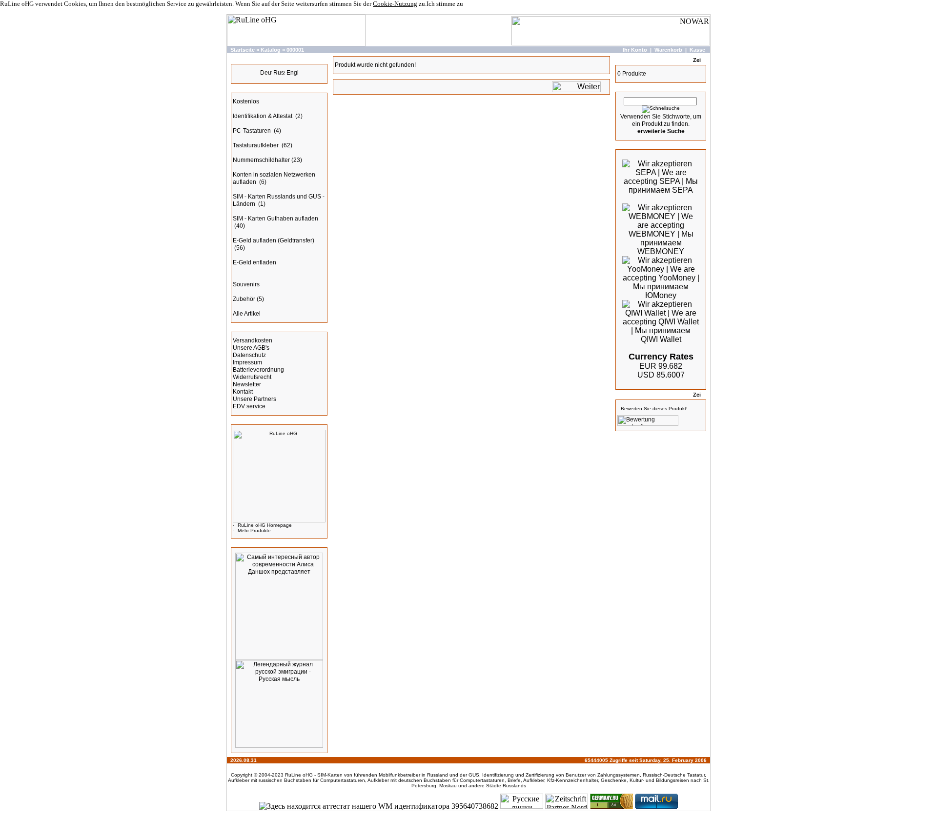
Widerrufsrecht (252, 377)
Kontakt (243, 391)
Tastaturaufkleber (256, 145)
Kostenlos (246, 101)
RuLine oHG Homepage (265, 525)
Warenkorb (668, 50)
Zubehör (244, 299)
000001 (295, 50)
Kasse (697, 50)
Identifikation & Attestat (263, 116)
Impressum (247, 362)
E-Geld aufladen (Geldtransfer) (273, 240)
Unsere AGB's (251, 347)
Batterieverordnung (258, 369)
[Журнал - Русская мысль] (279, 745)
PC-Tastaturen (252, 130)
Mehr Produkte (254, 530)
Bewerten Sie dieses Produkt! (654, 408)
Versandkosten (252, 340)
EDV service (249, 406)
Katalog (271, 50)
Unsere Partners (254, 399)
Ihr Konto (635, 50)
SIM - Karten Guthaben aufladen (275, 218)
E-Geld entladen (254, 262)
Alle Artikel (247, 313)
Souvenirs (246, 284)
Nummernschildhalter (261, 160)
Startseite (242, 50)
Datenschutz (249, 355)
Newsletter (247, 384)
